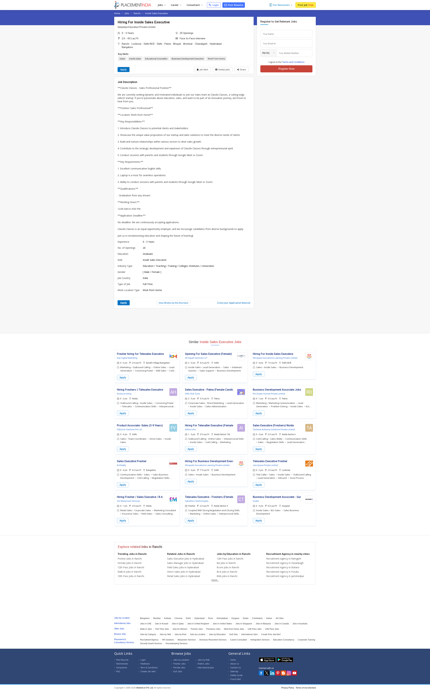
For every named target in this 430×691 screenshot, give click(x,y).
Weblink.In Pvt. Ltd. (145, 688)
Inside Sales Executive (156, 13)
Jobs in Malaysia (263, 624)
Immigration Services (260, 640)
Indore (269, 618)
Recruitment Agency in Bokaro (282, 567)
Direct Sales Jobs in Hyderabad (183, 571)
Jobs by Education (217, 634)
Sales (122, 58)
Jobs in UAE (145, 624)
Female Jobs (179, 667)
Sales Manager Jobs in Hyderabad (185, 563)
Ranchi (137, 13)
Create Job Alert (148, 671)
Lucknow (136, 43)
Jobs (160, 5)
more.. (215, 580)
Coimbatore (257, 618)
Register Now (286, 68)
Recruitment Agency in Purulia (282, 571)
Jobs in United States (222, 624)
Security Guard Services (151, 643)
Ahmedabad (222, 618)
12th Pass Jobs (255, 629)
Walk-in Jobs (146, 629)
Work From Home (216, 58)
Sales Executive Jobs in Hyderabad (185, 558)
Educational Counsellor (156, 58)
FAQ (118, 671)
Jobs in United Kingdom (198, 624)
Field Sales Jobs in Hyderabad (183, 567)
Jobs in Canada (281, 624)
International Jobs (249, 634)
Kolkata (167, 618)
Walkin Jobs (203, 663)
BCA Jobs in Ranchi (227, 571)
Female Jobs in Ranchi (129, 563)
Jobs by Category (148, 634)
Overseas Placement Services (213, 640)
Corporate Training (306, 640)
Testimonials (122, 663)
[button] (241, 69)
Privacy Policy (287, 688)
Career (175, 5)
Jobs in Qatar (178, 624)
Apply (123, 69)
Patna (167, 43)
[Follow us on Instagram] (288, 673)
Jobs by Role (180, 634)
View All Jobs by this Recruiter (173, 302)
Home (117, 13)
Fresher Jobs (197, 629)
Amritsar (188, 43)
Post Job (306, 5)
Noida (245, 618)
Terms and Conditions (293, 61)
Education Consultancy (283, 640)
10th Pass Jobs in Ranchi (131, 576)
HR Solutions (168, 640)
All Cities (280, 618)
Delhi (159, 43)
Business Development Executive (188, 58)
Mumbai (157, 618)
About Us (234, 663)
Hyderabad (216, 43)
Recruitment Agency (149, 640)
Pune (210, 618)
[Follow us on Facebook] (261, 673)
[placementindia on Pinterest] (277, 673)
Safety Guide (236, 675)
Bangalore (127, 47)
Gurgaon (235, 618)
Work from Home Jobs (234, 629)
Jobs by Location (197, 634)
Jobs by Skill (165, 634)
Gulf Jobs (233, 634)
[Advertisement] (215, 320)
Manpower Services (187, 640)
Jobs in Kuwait (161, 624)
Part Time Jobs (162, 629)
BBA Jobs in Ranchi (227, 576)
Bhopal (177, 43)
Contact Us (235, 667)
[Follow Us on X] (266, 673)
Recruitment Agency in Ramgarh (283, 558)
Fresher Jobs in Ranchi (130, 558)
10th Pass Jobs (272, 629)
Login (215, 5)
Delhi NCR (149, 43)
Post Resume (235, 5)
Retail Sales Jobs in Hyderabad (183, 576)
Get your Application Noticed (234, 302)
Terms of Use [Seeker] (306, 688)
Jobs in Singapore (243, 624)
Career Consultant (238, 640)
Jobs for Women (180, 629)
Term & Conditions (149, 667)
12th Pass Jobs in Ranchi (131, 567)
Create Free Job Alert (271, 634)
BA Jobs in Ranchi (226, 563)
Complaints (121, 667)
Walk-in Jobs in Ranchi (129, 571)
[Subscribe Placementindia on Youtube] (294, 673)
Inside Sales (135, 58)
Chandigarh (201, 43)
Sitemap (234, 671)
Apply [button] (123, 377)
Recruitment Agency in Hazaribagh (285, 563)
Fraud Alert (235, 679)
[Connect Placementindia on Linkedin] (272, 673)
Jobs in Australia (299, 624)
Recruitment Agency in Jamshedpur (285, 576)
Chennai (178, 618)
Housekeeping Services (176, 643)
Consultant (194, 5)
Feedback (145, 663)
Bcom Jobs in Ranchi (228, 567)
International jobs (206, 667)
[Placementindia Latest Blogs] (283, 673)
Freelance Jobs (213, 629)
